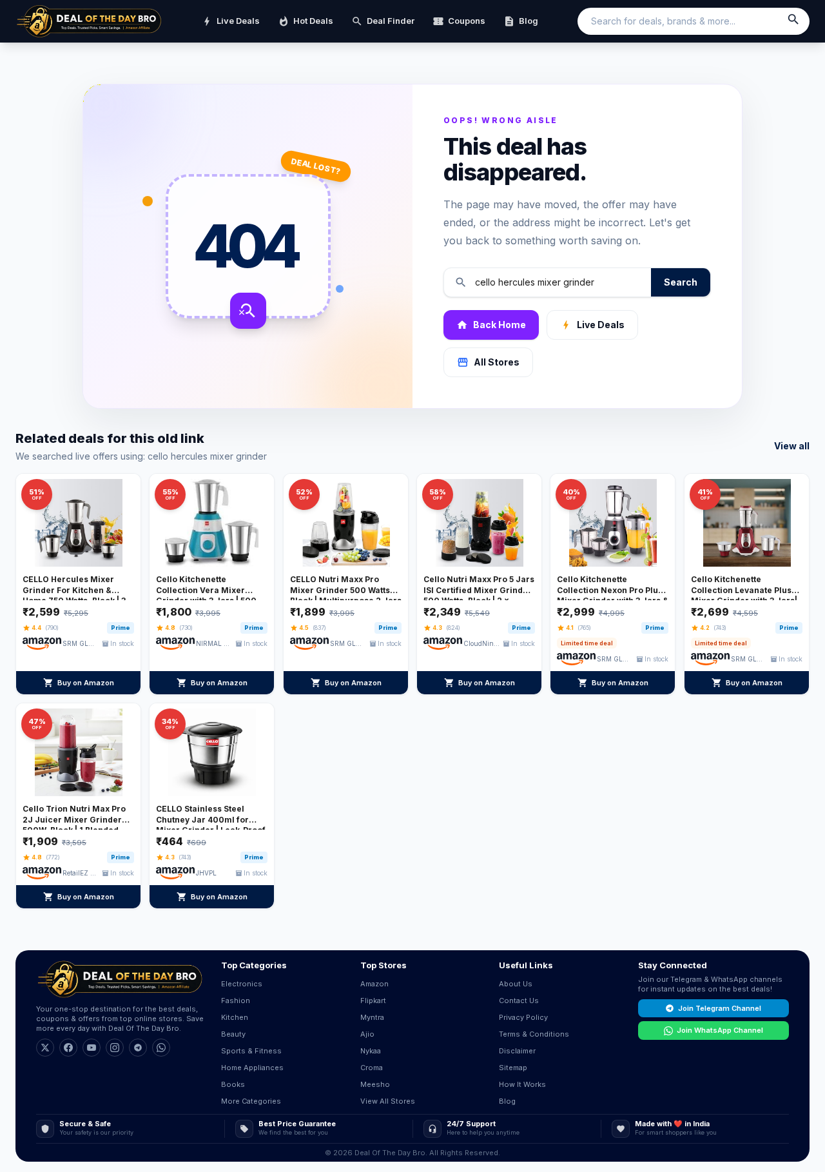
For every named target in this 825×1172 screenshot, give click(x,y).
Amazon (374, 983)
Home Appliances (252, 1067)
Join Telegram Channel (719, 1008)
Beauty (233, 1034)
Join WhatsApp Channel (720, 1030)
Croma (371, 1067)
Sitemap (513, 1067)
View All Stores (387, 1101)
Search (680, 282)
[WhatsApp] (161, 1048)
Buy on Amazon (78, 683)
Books (233, 1084)
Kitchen (234, 1017)
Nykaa (370, 1050)
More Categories (251, 1101)
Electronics (241, 983)
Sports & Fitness (251, 1050)
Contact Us (519, 1000)
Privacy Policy (523, 1017)
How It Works (522, 1084)
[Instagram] (115, 1048)
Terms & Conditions (534, 1034)
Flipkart (373, 1000)
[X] (45, 1048)
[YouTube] (91, 1048)
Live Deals (230, 21)
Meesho (375, 1084)
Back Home (491, 325)
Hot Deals (305, 21)
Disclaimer (517, 1050)
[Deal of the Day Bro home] (88, 21)
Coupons (458, 21)
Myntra (372, 1017)
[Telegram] (138, 1048)
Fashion (235, 1000)
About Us (515, 983)
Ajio (367, 1034)
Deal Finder (382, 21)
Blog (520, 21)
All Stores (488, 362)
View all (792, 445)
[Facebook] (68, 1048)
